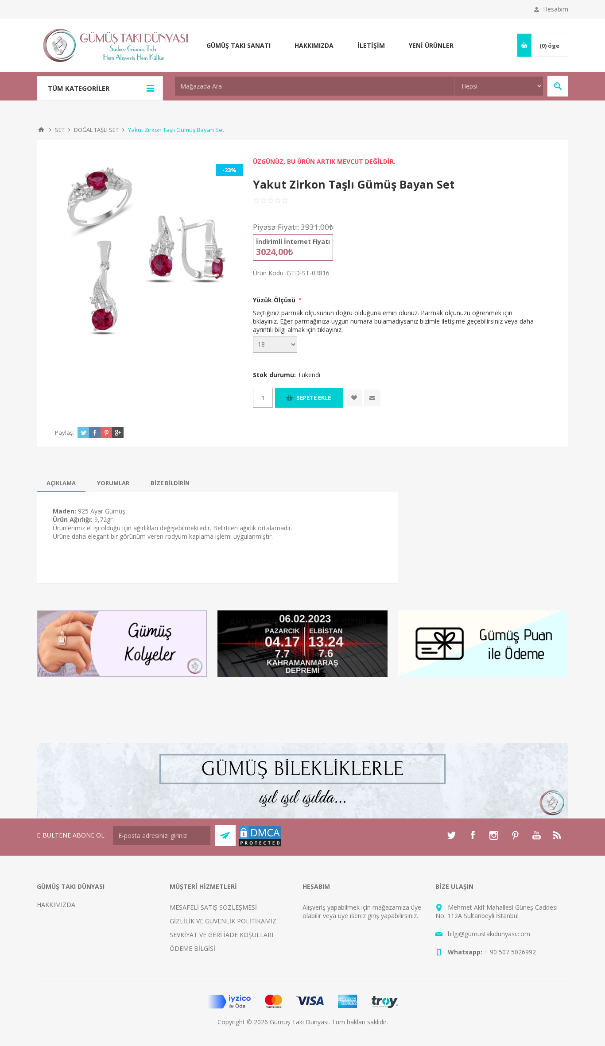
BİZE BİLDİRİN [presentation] (170, 483)
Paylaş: (64, 432)
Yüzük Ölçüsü (275, 300)
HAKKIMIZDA (56, 904)
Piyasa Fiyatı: (276, 227)
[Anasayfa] (41, 130)
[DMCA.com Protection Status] (260, 845)
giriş (373, 915)
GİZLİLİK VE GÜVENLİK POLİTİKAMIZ (223, 921)
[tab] (61, 483)
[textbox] (314, 86)
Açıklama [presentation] (61, 483)
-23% (229, 170)
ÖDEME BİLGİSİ (192, 948)
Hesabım (555, 9)
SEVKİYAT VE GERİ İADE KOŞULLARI (221, 934)
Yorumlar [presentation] (113, 483)
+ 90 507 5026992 (510, 952)
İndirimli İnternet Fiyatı (293, 241)
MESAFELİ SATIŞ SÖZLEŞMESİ (213, 907)
